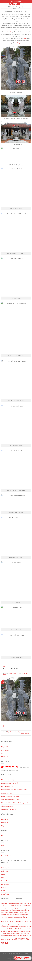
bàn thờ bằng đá (13, 903)
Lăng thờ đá (4, 747)
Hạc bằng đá (18, 732)
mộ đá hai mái (25, 931)
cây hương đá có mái (18, 914)
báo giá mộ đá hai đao (11, 905)
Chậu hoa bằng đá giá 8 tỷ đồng (10, 799)
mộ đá (25, 38)
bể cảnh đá (20, 905)
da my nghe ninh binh (13, 921)
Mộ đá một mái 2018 (7, 786)
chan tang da (18, 43)
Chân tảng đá (5, 868)
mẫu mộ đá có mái (15, 928)
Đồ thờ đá (4, 846)
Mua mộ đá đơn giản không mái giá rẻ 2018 (14, 789)
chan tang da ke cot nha (6, 908)
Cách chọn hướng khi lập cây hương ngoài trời (14, 803)
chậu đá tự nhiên (23, 912)
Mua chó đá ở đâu (6, 793)
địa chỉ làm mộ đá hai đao (7, 939)
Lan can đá (4, 881)
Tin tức (13, 953)
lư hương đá (5, 750)
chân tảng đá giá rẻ (16, 908)
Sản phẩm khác (25, 955)
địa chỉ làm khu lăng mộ (15, 935)
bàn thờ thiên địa (21, 903)
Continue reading (11, 726)
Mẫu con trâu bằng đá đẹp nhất (10, 796)
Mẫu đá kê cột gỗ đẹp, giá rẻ (9, 783)
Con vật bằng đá (6, 855)
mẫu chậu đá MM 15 (7, 806)
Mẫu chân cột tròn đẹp (8, 780)
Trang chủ (6, 953)
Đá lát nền (4, 891)
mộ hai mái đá (18, 931)
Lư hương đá (5, 884)
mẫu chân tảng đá (26, 924)
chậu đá (3, 912)
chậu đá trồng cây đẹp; (12, 912)
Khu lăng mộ (5, 822)
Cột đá (3, 753)
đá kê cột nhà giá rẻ (23, 933)
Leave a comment (25, 733)
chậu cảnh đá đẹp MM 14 (8, 809)
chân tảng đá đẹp (23, 908)
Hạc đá (5, 666)
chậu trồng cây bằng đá (22, 910)
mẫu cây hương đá (25, 926)
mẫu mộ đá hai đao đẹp (9, 931)
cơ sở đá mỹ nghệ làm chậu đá (14, 917)
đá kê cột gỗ (9, 933)
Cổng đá (3, 877)
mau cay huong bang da (7, 924)
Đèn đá (3, 874)
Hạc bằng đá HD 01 (10, 669)
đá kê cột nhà (15, 933)
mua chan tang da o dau (18, 924)
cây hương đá (11, 914)
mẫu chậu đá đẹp (16, 926)
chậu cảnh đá (12, 910)
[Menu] (2, 5)
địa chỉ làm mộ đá (25, 935)
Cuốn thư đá (4, 871)
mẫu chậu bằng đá (6, 926)
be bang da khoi (5, 903)
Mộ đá (3, 836)
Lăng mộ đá (16, 4)
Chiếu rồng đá (5, 894)
